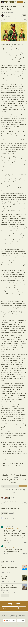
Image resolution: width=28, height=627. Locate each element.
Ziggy (5, 526)
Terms (23, 615)
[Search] (25, 561)
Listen (24, 15)
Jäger (2, 305)
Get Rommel (5, 576)
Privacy (19, 615)
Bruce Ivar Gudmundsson (10, 14)
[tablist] (7, 513)
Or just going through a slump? (9, 587)
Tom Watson (7, 546)
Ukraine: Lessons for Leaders (10, 566)
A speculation (4, 578)
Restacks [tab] (11, 513)
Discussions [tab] (12, 561)
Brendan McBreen (12, 570)
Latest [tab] (6, 561)
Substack (7, 624)
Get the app (21, 620)
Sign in (25, 2)
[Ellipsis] (26, 526)
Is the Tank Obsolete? (7, 585)
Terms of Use (21, 489)
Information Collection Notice (15, 490)
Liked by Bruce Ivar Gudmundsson (12, 528)
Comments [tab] (4, 513)
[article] (14, 569)
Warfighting (21, 69)
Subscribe (19, 2)
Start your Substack (10, 620)
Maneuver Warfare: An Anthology (9, 436)
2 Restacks (18, 497)
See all (4, 596)
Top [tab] (3, 561)
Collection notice (14, 616)
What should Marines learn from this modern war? (10, 568)
